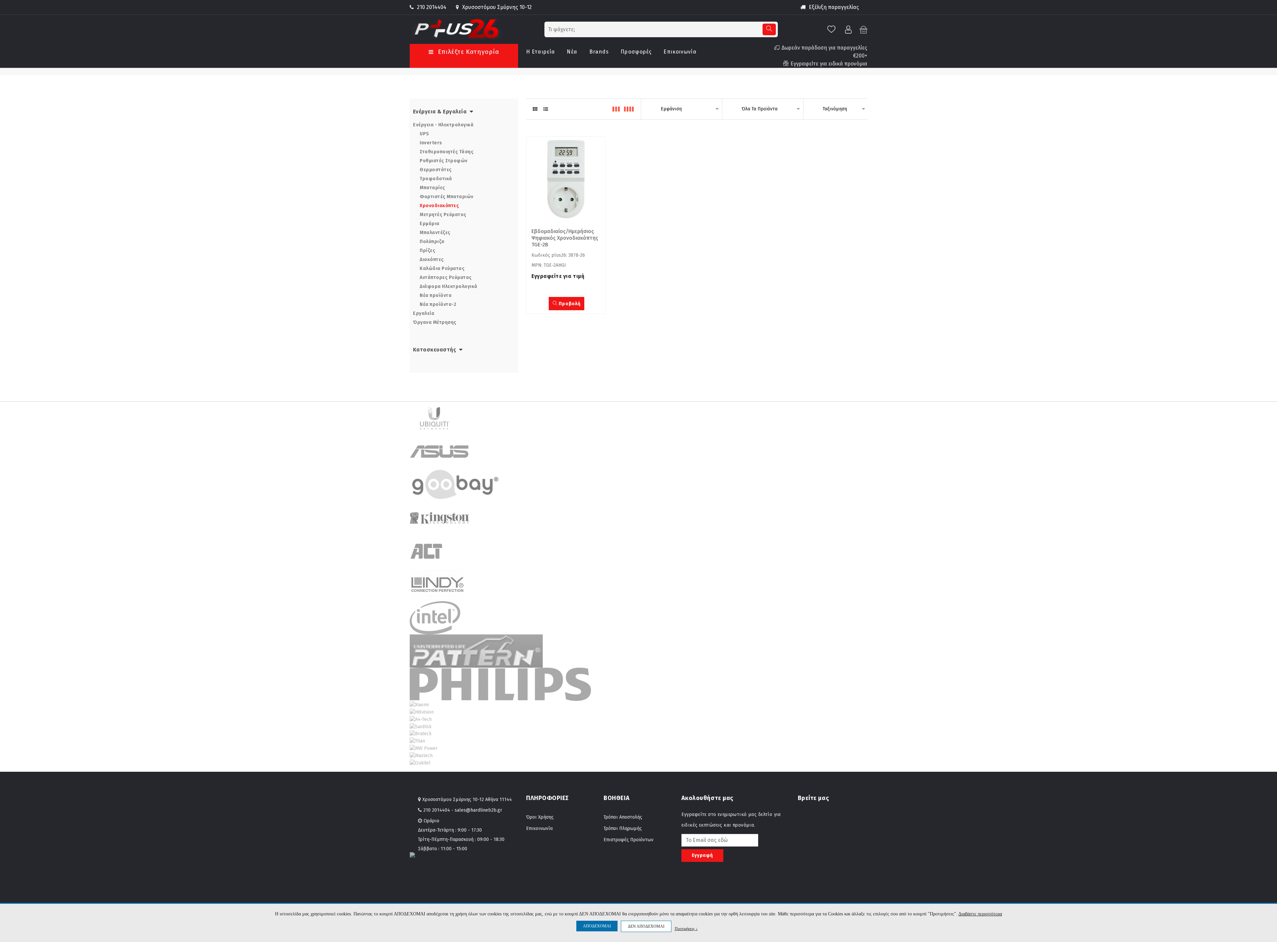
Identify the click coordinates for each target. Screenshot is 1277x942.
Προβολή (569, 304)
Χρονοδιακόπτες (439, 205)
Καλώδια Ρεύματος (442, 268)
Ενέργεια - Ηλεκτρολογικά (443, 125)
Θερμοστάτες (436, 170)
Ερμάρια (430, 223)
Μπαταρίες (432, 188)
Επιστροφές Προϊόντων (628, 840)
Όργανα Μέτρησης (435, 322)
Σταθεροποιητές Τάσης (447, 152)
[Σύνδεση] (849, 29)
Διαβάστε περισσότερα (980, 913)
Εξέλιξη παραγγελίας (834, 7)
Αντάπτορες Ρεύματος (446, 277)
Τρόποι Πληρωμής (623, 828)
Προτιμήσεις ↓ (686, 928)
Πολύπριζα (432, 241)
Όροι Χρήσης (540, 817)
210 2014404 (431, 7)
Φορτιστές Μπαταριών (447, 197)
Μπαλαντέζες (435, 232)
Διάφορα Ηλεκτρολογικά (449, 286)
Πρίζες (427, 250)
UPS (424, 134)
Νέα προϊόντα (436, 295)
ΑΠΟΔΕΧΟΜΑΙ (597, 926)
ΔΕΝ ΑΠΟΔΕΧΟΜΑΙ (646, 926)
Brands (599, 52)
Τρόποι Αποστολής (623, 817)
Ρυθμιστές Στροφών (444, 161)
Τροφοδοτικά (436, 179)
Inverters (431, 143)
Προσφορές (636, 52)
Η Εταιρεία (540, 52)
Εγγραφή (702, 855)
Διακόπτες (432, 259)
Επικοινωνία (679, 52)
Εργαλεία (423, 313)
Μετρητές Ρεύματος (443, 214)
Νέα (572, 52)
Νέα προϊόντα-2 (438, 304)
